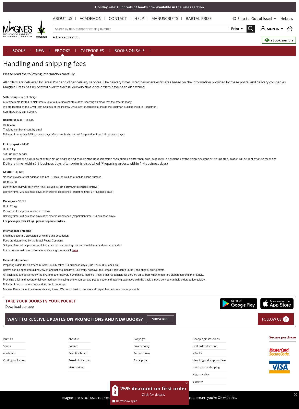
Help (139, 18)
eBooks (62, 50)
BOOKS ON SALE (129, 50)
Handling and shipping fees (209, 360)
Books (19, 50)
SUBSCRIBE (160, 319)
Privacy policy (142, 346)
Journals (8, 339)
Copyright (139, 339)
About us (62, 18)
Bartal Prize (199, 18)
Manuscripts (164, 18)
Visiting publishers (14, 360)
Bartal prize (140, 360)
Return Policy (201, 374)
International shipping (206, 367)
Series (7, 346)
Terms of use (142, 353)
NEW (40, 50)
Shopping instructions (206, 339)
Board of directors (80, 360)
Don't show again (126, 401)
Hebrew (286, 18)
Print (235, 28)
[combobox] (140, 29)
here (75, 250)
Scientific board (78, 353)
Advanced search (65, 37)
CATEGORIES (92, 50)
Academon (90, 18)
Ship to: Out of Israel (255, 18)
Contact (118, 18)
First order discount (205, 346)
